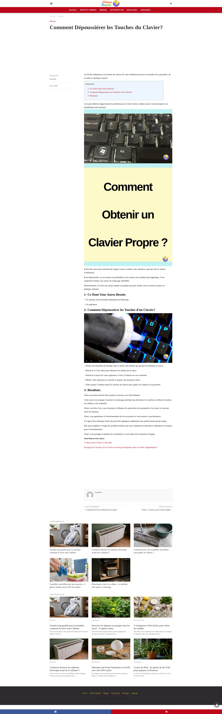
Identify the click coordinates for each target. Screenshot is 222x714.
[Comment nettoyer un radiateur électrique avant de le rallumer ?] (111, 535)
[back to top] (217, 705)
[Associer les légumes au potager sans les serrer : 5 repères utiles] (111, 607)
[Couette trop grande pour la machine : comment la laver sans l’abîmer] (69, 535)
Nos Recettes (117, 10)
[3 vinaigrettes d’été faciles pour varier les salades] (153, 607)
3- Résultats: (93, 96)
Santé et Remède (88, 10)
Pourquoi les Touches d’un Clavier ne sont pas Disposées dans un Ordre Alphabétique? (120, 447)
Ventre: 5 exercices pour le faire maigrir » (157, 510)
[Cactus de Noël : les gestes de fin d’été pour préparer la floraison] (153, 649)
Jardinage (145, 10)
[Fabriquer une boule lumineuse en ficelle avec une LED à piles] (111, 649)
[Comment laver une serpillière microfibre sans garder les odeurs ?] (153, 535)
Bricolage (132, 10)
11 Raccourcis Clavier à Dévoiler (98, 442)
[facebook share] (55, 711)
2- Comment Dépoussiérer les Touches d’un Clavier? (110, 92)
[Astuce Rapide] (111, 3)
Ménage (103, 10)
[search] (171, 3)
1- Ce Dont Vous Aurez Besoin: (101, 88)
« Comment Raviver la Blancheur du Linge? (101, 510)
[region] (111, 49)
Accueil (73, 10)
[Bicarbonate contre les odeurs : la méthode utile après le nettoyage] (111, 570)
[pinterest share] (166, 711)
